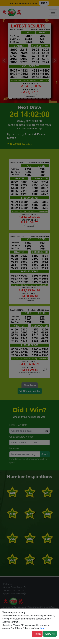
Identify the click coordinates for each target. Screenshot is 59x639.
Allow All (50, 633)
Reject (37, 633)
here (42, 628)
